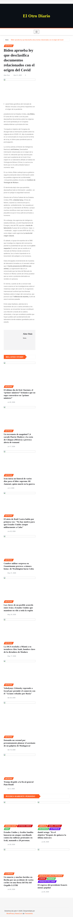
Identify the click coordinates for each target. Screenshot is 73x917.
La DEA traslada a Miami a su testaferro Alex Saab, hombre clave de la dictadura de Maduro (19, 649)
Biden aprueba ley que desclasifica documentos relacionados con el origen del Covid (37, 40)
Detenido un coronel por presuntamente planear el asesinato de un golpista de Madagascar (19, 743)
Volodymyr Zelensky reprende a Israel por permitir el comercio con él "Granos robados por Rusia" (19, 691)
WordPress (10, 913)
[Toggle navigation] (36, 32)
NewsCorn (18, 913)
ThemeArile (29, 913)
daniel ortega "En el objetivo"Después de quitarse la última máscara (52, 835)
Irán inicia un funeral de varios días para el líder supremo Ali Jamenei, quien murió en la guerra (19, 481)
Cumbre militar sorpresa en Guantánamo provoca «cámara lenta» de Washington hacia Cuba (19, 566)
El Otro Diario (36, 15)
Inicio (6, 40)
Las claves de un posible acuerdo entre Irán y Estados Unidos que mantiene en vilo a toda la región (18, 608)
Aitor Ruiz (7, 75)
